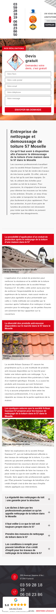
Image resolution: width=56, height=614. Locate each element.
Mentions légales (45, 611)
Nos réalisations (14, 48)
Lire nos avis (15, 609)
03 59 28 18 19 (15, 11)
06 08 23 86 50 (15, 28)
